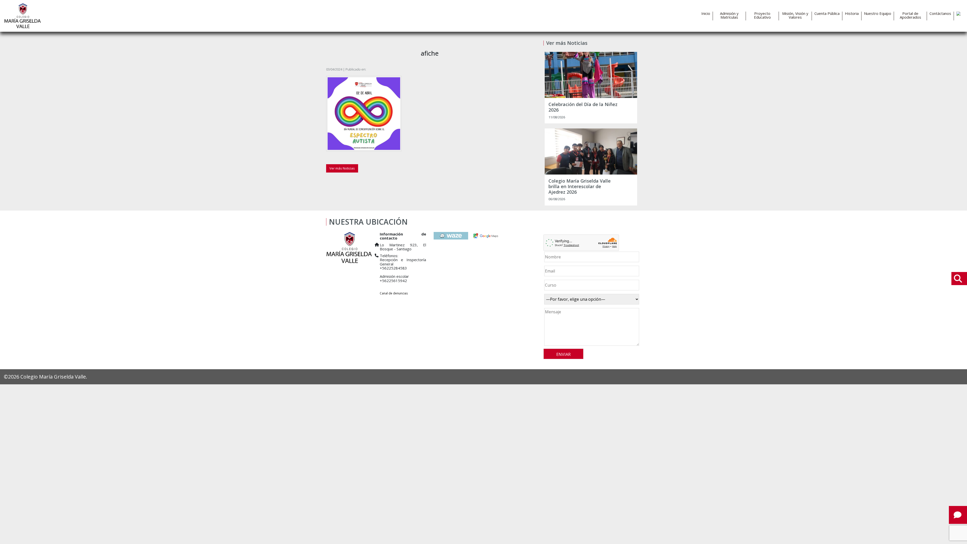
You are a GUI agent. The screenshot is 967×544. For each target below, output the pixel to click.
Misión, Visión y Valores (795, 15)
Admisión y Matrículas (729, 15)
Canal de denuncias (394, 293)
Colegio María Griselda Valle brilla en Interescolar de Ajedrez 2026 (579, 186)
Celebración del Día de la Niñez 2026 (582, 107)
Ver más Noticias (342, 168)
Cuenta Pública (827, 13)
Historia (852, 13)
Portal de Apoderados (910, 15)
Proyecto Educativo (762, 15)
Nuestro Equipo (877, 13)
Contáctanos (940, 13)
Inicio (705, 13)
